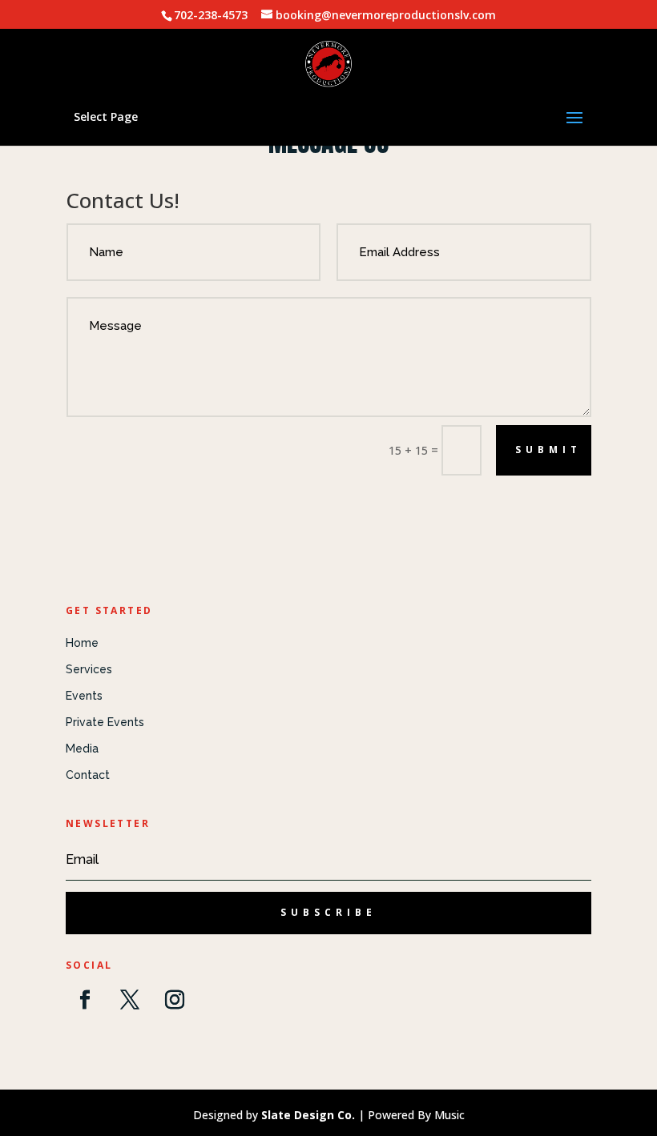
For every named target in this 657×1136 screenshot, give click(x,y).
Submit (548, 449)
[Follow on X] (130, 1000)
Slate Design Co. (308, 1114)
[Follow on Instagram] (174, 1000)
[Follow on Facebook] (85, 1000)
